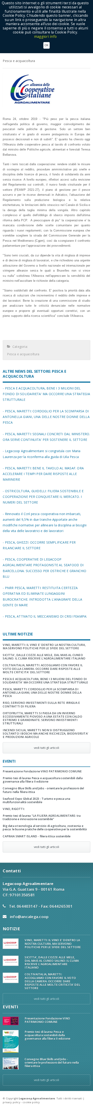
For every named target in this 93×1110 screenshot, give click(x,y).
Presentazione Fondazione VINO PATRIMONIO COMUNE (42, 771)
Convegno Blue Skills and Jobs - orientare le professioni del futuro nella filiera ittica (43, 790)
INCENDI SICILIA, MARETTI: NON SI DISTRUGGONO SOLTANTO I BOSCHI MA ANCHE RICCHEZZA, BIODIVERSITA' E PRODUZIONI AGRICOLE (45, 733)
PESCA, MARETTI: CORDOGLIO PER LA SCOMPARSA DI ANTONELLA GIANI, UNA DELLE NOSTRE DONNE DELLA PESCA (42, 692)
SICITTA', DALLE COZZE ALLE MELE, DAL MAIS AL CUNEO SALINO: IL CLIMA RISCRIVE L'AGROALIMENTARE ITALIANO (44, 656)
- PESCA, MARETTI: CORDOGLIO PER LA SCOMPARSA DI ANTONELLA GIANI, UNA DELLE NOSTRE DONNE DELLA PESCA (46, 417)
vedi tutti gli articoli (46, 748)
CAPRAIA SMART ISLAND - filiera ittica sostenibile (36, 836)
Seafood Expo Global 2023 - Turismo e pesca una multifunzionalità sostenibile (36, 800)
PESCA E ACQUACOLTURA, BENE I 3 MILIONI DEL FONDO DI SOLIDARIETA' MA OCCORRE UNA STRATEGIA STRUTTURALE (45, 680)
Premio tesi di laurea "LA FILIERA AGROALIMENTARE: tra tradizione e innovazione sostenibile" (42, 817)
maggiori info (45, 36)
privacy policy (11, 1102)
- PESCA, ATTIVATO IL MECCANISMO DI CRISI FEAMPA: (45, 616)
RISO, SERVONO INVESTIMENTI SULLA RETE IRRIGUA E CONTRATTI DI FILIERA (41, 704)
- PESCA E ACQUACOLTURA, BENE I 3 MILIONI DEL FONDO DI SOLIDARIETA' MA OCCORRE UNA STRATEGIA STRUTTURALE (46, 394)
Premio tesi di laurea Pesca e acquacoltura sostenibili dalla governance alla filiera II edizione (42, 779)
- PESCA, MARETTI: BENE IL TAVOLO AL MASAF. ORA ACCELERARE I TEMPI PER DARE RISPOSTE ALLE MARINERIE (43, 474)
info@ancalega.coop (29, 916)
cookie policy (31, 1102)
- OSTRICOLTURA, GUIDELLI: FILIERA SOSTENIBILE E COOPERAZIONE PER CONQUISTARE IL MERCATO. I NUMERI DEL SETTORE (43, 496)
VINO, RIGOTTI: (14, 809)
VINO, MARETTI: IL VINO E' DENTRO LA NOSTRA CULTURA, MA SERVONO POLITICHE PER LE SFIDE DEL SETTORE (44, 646)
